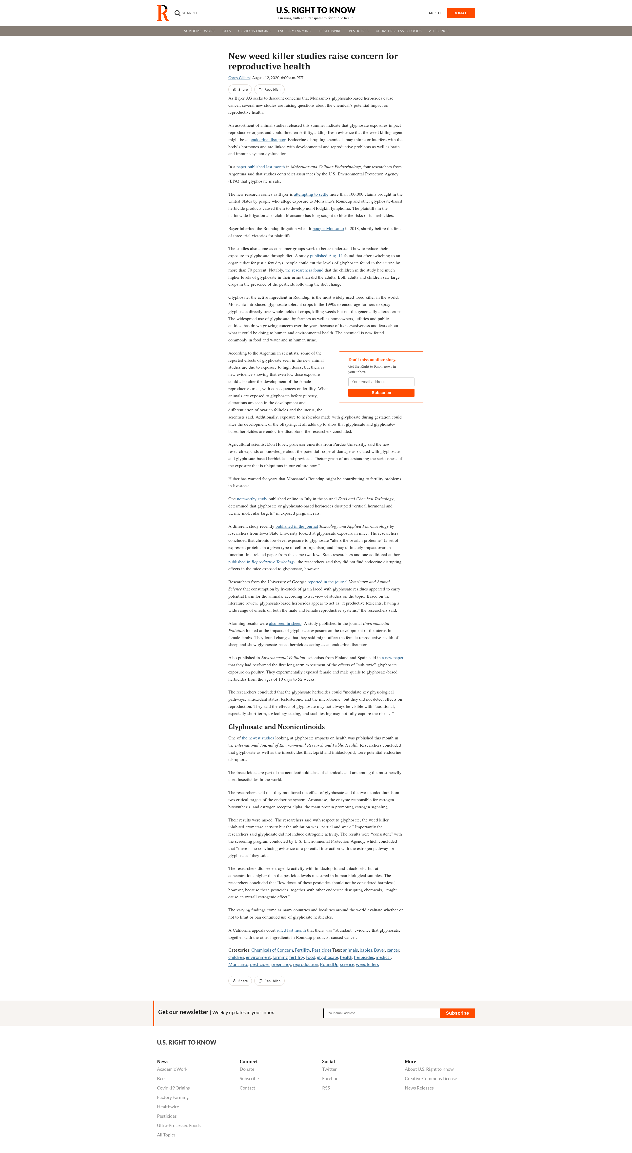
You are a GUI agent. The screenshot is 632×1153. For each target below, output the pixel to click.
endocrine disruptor (268, 139)
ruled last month (291, 930)
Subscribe (381, 393)
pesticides (260, 964)
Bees (226, 31)
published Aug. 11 (326, 255)
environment (258, 957)
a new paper (392, 657)
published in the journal (297, 526)
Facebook (331, 1078)
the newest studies (258, 738)
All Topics (438, 31)
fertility (296, 957)
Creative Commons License (431, 1078)
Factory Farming (294, 31)
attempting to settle (311, 194)
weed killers (367, 964)
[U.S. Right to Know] (165, 13)
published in (261, 562)
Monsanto (238, 964)
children (236, 957)
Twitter (329, 1069)
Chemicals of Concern (272, 950)
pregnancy (281, 964)
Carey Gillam (239, 77)
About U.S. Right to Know (429, 1069)
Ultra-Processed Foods (399, 31)
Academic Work (199, 31)
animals (350, 950)
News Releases (419, 1087)
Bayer (379, 950)
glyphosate (327, 957)
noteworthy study (252, 499)
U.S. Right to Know (316, 10)
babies (366, 950)
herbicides (364, 957)
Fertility (302, 950)
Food (310, 957)
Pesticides (358, 31)
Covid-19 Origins (254, 31)
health (346, 957)
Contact (247, 1087)
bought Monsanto (328, 228)
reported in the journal (328, 582)
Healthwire (330, 31)
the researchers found (304, 270)
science (347, 964)
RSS (326, 1087)
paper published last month (261, 166)
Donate (247, 1069)
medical (383, 957)
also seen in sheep (285, 623)
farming (280, 957)
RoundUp (329, 964)
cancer (393, 950)
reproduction (305, 964)
